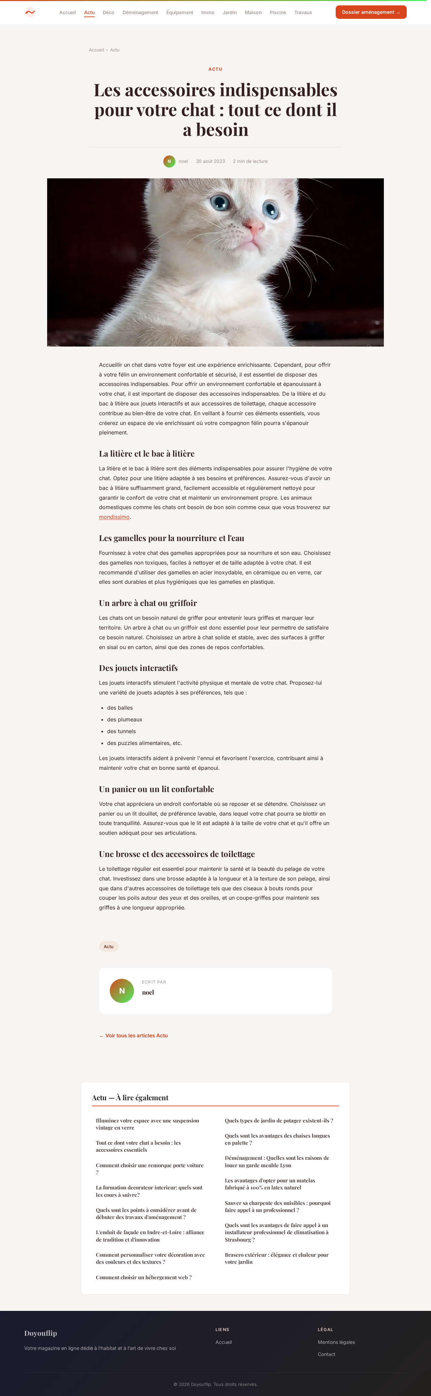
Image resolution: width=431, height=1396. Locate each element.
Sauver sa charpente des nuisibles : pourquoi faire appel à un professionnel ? (278, 1206)
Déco (108, 12)
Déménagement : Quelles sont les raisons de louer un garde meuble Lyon (277, 1161)
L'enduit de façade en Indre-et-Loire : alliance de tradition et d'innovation (150, 1236)
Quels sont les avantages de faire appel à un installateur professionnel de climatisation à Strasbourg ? (277, 1232)
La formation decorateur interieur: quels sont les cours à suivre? (149, 1191)
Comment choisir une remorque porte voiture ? (150, 1169)
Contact (326, 1354)
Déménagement (140, 12)
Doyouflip (40, 1332)
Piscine (278, 12)
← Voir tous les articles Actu (133, 1035)
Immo (207, 12)
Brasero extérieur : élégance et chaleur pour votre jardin (277, 1258)
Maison (253, 12)
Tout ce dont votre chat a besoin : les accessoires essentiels (138, 1146)
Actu (89, 12)
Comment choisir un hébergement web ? (144, 1277)
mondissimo (114, 516)
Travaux (303, 12)
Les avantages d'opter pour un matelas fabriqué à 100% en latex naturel (270, 1184)
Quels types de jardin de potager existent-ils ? (279, 1120)
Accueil (67, 12)
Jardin (230, 12)
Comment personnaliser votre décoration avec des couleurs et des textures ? (150, 1258)
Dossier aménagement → (371, 12)
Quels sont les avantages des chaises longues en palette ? (277, 1139)
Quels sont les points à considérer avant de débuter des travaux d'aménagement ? (146, 1213)
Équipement (179, 12)
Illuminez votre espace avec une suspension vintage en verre (147, 1124)
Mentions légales (336, 1342)
